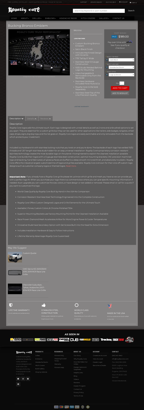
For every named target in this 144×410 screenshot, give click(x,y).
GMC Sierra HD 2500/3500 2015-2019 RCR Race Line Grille (34, 271)
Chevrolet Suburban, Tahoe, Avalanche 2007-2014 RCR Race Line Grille (34, 287)
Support (83, 2)
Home (14, 18)
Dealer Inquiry (96, 2)
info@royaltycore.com (120, 359)
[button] (104, 11)
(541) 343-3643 (111, 2)
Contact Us (118, 18)
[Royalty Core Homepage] (24, 10)
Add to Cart (120, 88)
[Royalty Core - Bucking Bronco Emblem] (39, 52)
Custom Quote (29, 253)
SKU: (75, 30)
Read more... (71, 166)
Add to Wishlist (120, 93)
